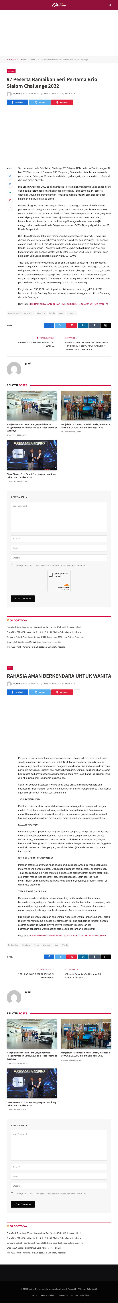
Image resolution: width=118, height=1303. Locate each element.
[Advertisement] (59, 33)
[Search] (109, 5)
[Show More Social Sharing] (77, 102)
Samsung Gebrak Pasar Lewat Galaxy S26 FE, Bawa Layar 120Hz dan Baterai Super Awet (46, 637)
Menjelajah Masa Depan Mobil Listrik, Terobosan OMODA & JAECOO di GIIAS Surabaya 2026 (85, 426)
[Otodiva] (59, 5)
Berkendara (13, 944)
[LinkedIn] (10, 192)
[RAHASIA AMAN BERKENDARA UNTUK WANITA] (59, 725)
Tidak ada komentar (52, 94)
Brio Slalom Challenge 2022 (20, 313)
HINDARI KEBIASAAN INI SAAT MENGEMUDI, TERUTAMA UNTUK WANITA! (69, 303)
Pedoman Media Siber (80, 1295)
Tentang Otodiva (47, 1295)
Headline (41, 313)
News (61, 313)
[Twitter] (10, 184)
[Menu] (9, 5)
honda (52, 313)
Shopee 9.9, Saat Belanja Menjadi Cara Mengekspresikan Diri (34, 642)
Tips (9, 667)
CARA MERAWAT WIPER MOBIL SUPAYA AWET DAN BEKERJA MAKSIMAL (68, 935)
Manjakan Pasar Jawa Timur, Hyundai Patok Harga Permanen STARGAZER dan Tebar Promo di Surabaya (32, 427)
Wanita (65, 944)
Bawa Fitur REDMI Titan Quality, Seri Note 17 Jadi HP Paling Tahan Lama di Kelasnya (44, 632)
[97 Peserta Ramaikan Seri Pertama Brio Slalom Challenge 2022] (59, 135)
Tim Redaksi (63, 1295)
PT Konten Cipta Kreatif (87, 1289)
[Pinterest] (10, 200)
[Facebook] (10, 176)
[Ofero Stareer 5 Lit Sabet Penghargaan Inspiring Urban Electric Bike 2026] (32, 455)
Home (34, 1295)
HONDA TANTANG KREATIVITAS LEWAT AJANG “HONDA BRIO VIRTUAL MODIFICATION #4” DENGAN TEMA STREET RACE (86, 346)
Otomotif (71, 313)
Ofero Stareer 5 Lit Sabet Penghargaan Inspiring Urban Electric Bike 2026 (31, 476)
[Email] (10, 208)
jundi (18, 94)
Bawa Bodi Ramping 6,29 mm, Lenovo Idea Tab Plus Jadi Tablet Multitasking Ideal (44, 627)
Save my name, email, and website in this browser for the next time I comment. (50, 565)
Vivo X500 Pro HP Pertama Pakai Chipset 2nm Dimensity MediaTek (36, 646)
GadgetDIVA (18, 620)
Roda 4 (11, 71)
